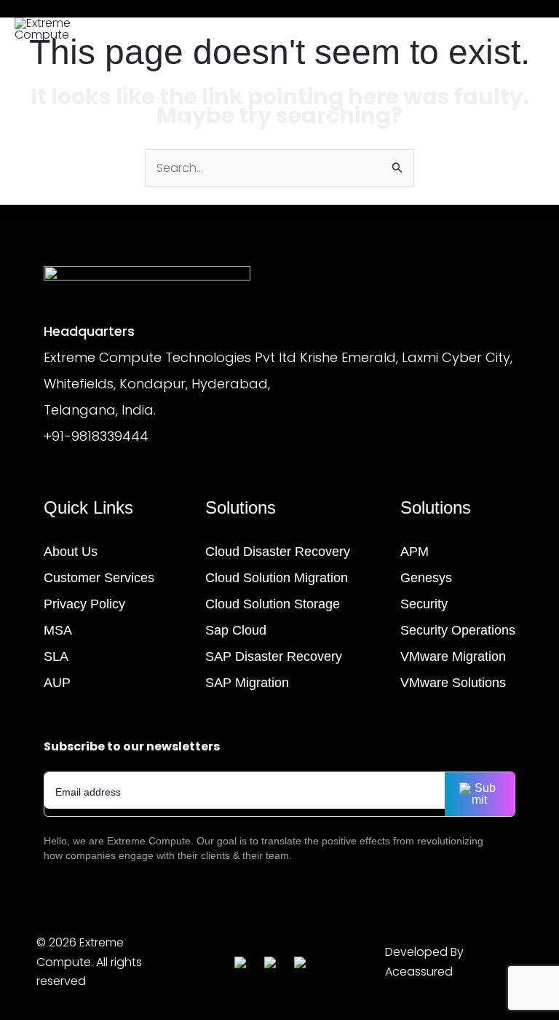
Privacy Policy (84, 604)
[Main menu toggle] (525, 29)
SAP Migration (247, 682)
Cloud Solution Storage (272, 604)
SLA (56, 656)
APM (414, 551)
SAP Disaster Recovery (273, 656)
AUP (57, 682)
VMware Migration (453, 656)
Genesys (426, 577)
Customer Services (99, 577)
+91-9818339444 (96, 436)
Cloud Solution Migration (276, 577)
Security (424, 604)
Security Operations (457, 630)
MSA (58, 630)
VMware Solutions (453, 682)
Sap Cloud (235, 630)
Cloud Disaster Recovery (277, 551)
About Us (71, 551)
